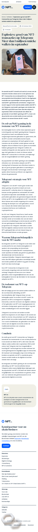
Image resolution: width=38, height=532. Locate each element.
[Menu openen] (34, 7)
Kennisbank (5, 2)
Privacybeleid (8, 525)
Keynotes (18, 438)
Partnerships (32, 2)
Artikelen (18, 2)
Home (3, 17)
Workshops (25, 438)
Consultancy (6, 441)
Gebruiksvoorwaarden (20, 525)
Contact (28, 7)
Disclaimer (31, 525)
